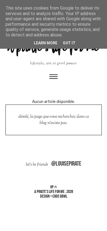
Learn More (45, 43)
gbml (63, 196)
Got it (69, 43)
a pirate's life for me (49, 191)
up (52, 186)
